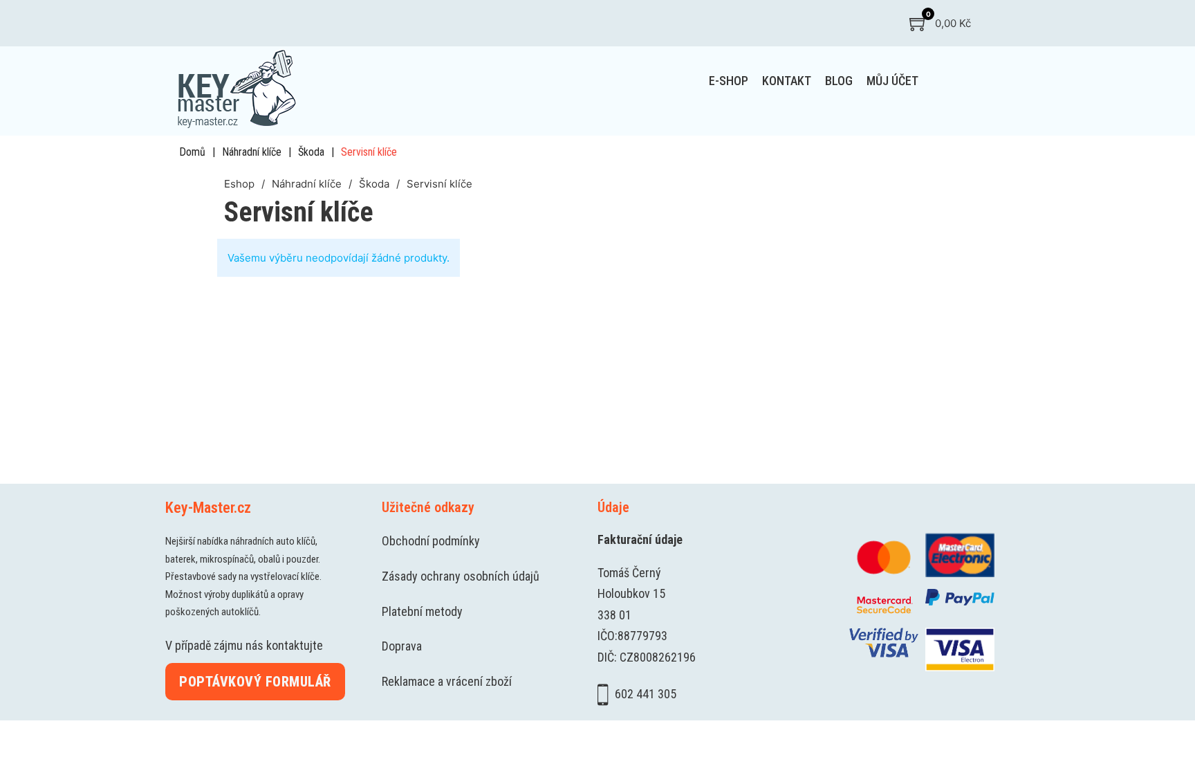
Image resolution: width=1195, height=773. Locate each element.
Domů (192, 151)
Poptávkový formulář (255, 681)
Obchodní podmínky (431, 541)
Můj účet (892, 80)
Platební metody (422, 611)
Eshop (239, 183)
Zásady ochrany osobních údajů (460, 576)
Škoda (311, 151)
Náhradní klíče (251, 151)
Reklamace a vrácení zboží (447, 681)
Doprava (402, 646)
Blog (839, 80)
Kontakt (786, 80)
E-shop (728, 80)
